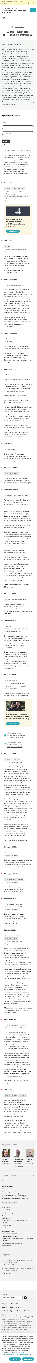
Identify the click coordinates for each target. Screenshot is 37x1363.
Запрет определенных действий (16, 194)
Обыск (8, 188)
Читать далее (13, 231)
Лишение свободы (12, 689)
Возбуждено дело (11, 151)
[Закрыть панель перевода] (33, 2)
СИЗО (20, 191)
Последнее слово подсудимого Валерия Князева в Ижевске (16, 735)
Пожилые (9, 201)
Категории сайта (9, 1298)
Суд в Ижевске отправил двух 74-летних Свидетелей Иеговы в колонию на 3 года (18, 716)
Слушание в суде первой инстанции (17, 495)
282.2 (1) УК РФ (25, 151)
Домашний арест (11, 449)
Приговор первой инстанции (15, 683)
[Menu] (33, 10)
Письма (28, 1028)
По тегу (6, 127)
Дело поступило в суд (13, 473)
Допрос (8, 626)
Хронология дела (11, 115)
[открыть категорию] (25, 1297)
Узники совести (19, 27)
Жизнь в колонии (11, 855)
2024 (5, 141)
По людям (7, 133)
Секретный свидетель (13, 631)
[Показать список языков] (29, 2)
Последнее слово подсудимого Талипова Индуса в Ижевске (16, 744)
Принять (15, 1359)
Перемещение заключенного (15, 853)
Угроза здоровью (11, 944)
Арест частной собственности (15, 285)
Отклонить (28, 1359)
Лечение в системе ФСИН (14, 762)
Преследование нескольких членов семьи (17, 197)
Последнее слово (11, 681)
